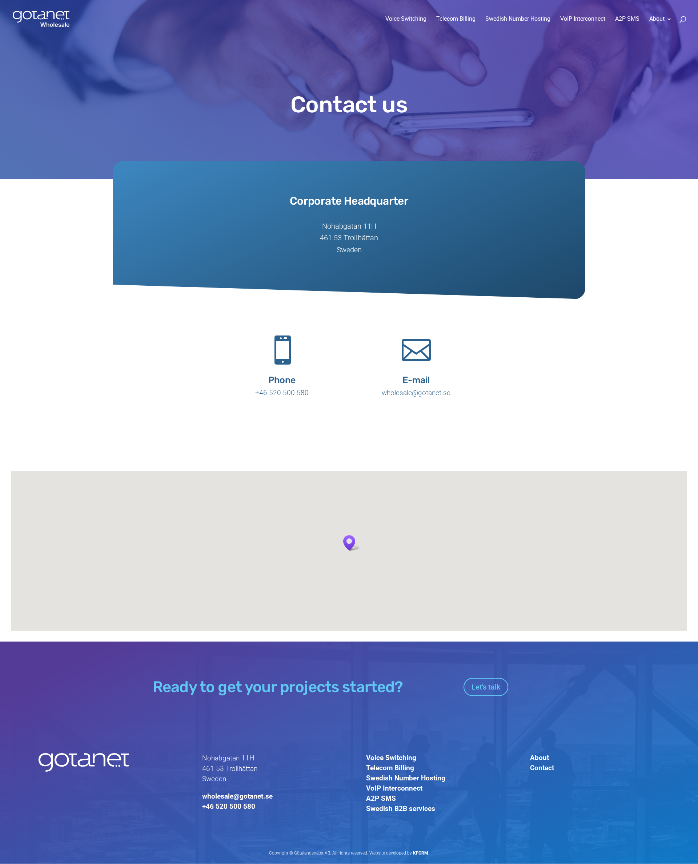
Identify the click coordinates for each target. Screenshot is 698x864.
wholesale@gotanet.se (237, 796)
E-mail (416, 380)
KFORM (420, 853)
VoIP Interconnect (582, 19)
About (657, 19)
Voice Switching (405, 19)
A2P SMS (627, 19)
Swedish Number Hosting (517, 19)
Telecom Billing (456, 19)
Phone (282, 380)
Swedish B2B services (400, 808)
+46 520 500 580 (228, 806)
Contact (542, 768)
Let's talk (486, 687)
